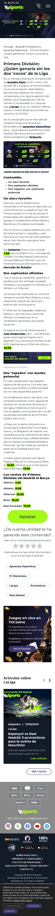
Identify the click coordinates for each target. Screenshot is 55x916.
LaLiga (14, 585)
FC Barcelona (18, 576)
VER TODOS (39, 771)
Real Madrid (17, 595)
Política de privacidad (26, 862)
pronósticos (38, 585)
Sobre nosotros (26, 855)
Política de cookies (22, 900)
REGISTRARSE (22, 648)
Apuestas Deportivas (23, 566)
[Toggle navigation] (48, 6)
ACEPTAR (10, 911)
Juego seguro (39, 865)
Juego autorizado (16, 865)
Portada (8, 46)
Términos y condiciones (26, 858)
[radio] (15, 546)
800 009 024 (15, 818)
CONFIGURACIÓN (14, 906)
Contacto (26, 869)
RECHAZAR (34, 906)
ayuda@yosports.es (36, 818)
